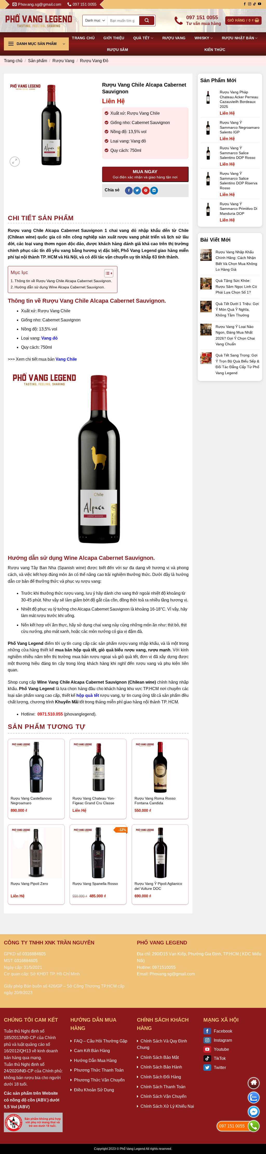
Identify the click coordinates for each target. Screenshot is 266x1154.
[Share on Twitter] (137, 191)
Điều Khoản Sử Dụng (94, 1090)
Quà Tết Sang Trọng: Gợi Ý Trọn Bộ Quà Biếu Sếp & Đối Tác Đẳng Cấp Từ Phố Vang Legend (237, 364)
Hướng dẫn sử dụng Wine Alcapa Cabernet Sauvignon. (60, 287)
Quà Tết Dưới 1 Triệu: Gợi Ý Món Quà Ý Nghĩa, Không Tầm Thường (237, 309)
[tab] (41, 218)
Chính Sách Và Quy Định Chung (162, 1044)
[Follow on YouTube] (259, 4)
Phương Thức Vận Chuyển (99, 1080)
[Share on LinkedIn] (154, 191)
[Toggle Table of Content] (106, 273)
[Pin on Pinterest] (146, 191)
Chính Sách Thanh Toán (163, 1087)
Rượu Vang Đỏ (94, 61)
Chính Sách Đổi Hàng (161, 1077)
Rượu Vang (174, 38)
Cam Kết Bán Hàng (92, 1050)
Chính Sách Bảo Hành (161, 1067)
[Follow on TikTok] (254, 4)
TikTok (220, 1058)
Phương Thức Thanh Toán (99, 1070)
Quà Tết (141, 38)
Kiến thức (214, 50)
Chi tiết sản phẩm (41, 218)
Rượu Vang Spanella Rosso (95, 883)
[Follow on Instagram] (249, 4)
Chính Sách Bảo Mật (160, 1057)
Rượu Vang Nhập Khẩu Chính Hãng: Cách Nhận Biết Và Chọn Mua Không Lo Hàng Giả (236, 260)
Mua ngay (86, 786)
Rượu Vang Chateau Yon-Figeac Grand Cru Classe (93, 800)
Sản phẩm (37, 61)
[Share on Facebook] (129, 191)
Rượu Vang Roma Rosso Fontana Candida (155, 800)
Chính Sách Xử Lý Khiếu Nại (167, 1106)
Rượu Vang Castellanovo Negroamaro (31, 800)
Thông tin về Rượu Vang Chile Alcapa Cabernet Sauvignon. (63, 281)
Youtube (221, 1049)
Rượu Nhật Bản (238, 38)
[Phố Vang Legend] (39, 20)
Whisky (202, 38)
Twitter (220, 1067)
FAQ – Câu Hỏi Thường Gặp (100, 1041)
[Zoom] (15, 162)
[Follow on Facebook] (244, 4)
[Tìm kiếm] (146, 20)
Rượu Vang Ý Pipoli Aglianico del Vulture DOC (158, 886)
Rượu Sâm (117, 50)
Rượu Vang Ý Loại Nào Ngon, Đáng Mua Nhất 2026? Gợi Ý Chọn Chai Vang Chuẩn (235, 335)
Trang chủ (83, 38)
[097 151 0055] (254, 1126)
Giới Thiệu (113, 38)
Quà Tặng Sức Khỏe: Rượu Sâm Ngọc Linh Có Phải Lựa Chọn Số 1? (236, 286)
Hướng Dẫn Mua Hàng (95, 1060)
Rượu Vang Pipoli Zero (29, 883)
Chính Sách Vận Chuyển (164, 1096)
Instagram (223, 1040)
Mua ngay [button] (24, 786)
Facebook (223, 1031)
